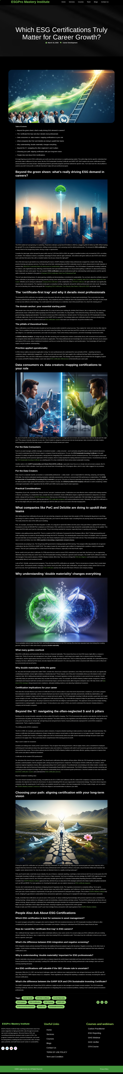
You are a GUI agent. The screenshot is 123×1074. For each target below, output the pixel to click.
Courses (81, 2)
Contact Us (105, 2)
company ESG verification (50, 281)
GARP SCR (60, 1002)
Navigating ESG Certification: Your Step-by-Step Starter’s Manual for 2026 (67, 286)
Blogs (96, 2)
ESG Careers (21, 1002)
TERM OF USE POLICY (57, 1052)
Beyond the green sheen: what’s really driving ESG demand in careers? (41, 130)
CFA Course (93, 1046)
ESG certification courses (52, 319)
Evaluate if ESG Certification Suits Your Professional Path (59, 273)
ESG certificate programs (82, 883)
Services (72, 2)
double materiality (59, 998)
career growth (27, 998)
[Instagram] (15, 1048)
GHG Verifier (93, 1042)
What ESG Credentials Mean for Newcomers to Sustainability (41, 266)
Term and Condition (55, 1057)
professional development (25, 1006)
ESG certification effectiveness (60, 359)
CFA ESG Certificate (43, 998)
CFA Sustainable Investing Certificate (29, 460)
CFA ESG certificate (78, 281)
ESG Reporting (94, 1033)
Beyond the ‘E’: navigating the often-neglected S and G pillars (37, 148)
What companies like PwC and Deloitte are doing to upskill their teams (40, 141)
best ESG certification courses (24, 771)
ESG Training (49, 1002)
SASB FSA (41, 1006)
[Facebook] (3, 1048)
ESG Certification (35, 1002)
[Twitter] (7, 1048)
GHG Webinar (94, 1038)
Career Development (70, 43)
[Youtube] (11, 1048)
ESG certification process (52, 771)
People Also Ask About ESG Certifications (31, 155)
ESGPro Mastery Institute (30, 2)
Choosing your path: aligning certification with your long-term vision (39, 151)
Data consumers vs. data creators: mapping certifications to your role (40, 137)
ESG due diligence (81, 557)
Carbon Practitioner (96, 1029)
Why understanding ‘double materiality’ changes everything (36, 144)
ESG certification (49, 567)
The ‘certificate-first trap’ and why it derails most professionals (37, 134)
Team (89, 2)
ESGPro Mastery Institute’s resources (29, 786)
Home (64, 2)
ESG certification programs (57, 499)
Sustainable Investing (56, 1006)
